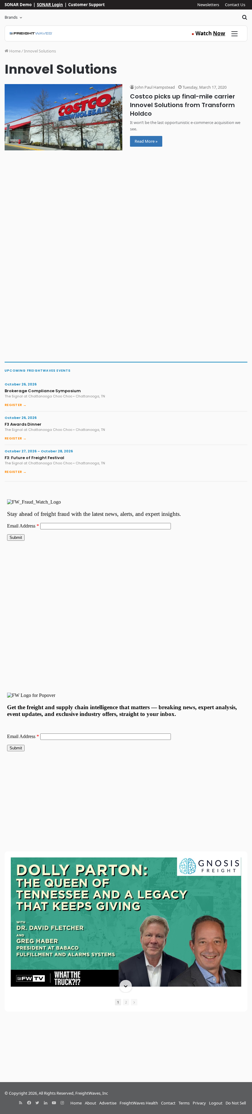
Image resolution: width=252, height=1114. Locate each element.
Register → (15, 404)
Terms (184, 1103)
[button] (125, 858)
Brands (11, 17)
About (90, 1103)
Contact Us (235, 4)
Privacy (199, 1103)
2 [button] (126, 1002)
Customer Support (86, 4)
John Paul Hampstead (154, 87)
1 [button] (118, 1002)
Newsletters (208, 4)
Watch (208, 33)
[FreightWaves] (31, 33)
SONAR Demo (18, 4)
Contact (168, 1103)
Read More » (146, 141)
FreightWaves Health (139, 1103)
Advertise (107, 1103)
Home (14, 51)
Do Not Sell (236, 1103)
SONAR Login (50, 4)
